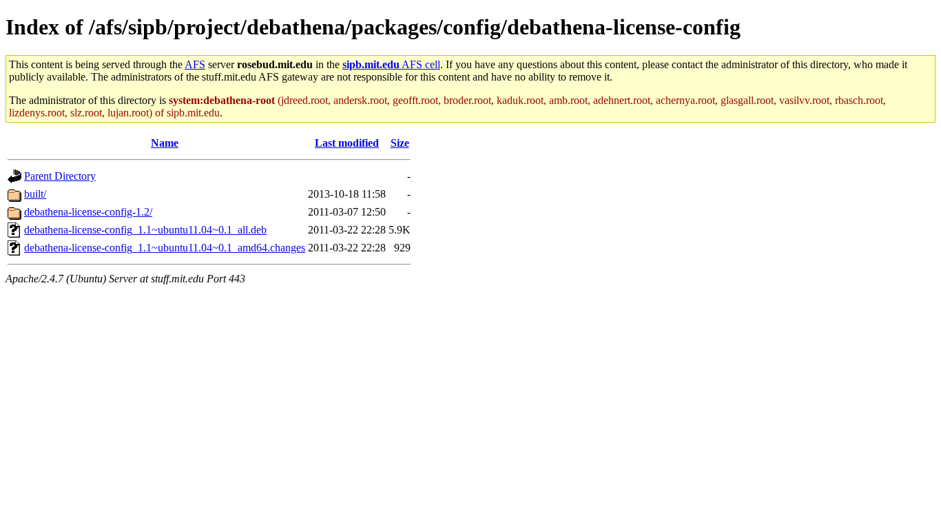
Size (400, 143)
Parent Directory (60, 176)
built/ (35, 194)
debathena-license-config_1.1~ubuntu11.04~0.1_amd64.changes (164, 247)
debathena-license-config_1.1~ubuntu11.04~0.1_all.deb (145, 230)
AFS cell (391, 64)
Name (164, 143)
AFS (195, 64)
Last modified (347, 143)
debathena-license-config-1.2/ (88, 212)
